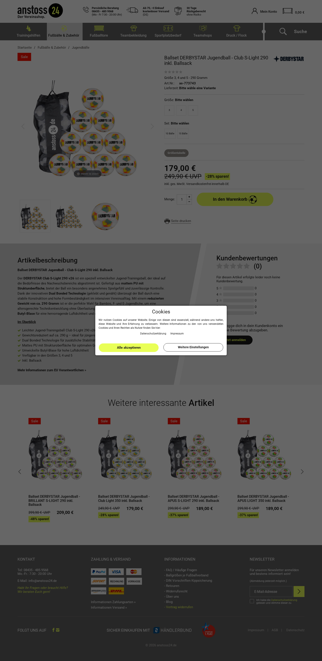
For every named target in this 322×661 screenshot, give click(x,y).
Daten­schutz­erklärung (153, 333)
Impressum (177, 333)
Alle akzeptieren (129, 348)
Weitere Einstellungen (193, 347)
